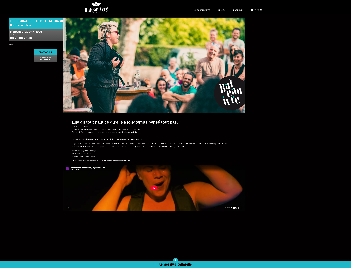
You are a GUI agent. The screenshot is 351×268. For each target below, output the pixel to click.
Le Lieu (221, 10)
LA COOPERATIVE (202, 10)
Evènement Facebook (45, 58)
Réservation (45, 52)
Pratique (238, 10)
